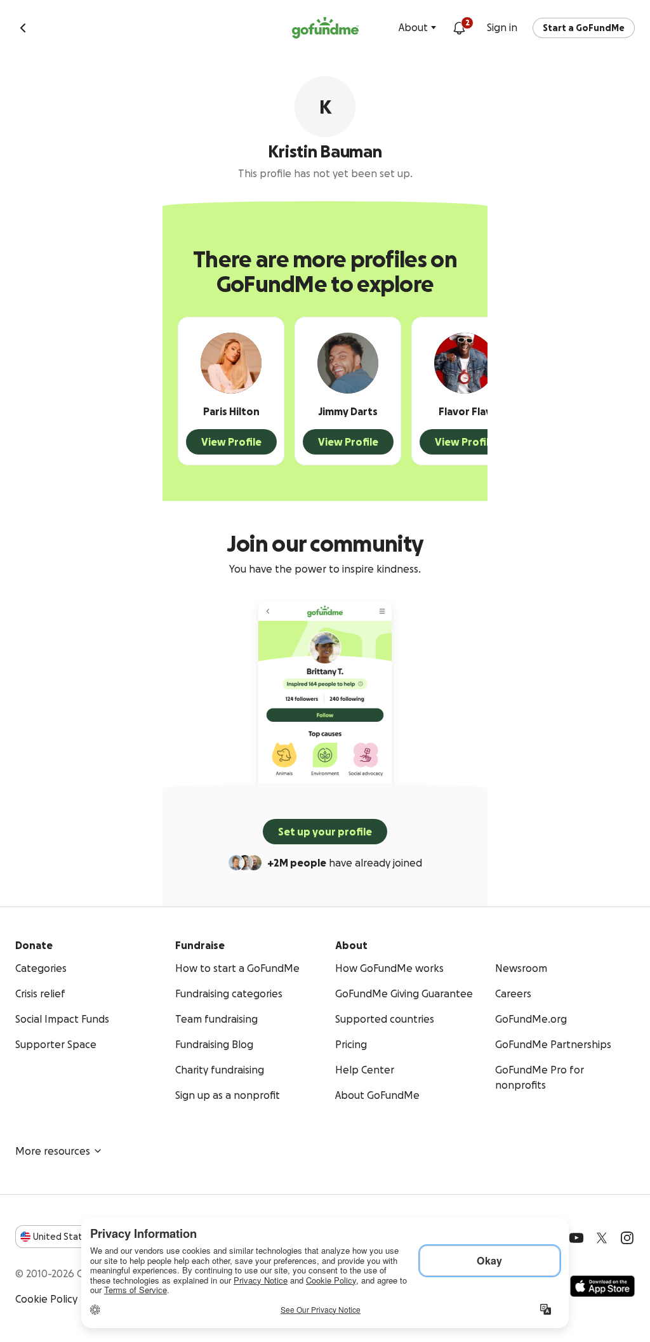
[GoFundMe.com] (325, 28)
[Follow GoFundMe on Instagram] (627, 1238)
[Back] (23, 28)
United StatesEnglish (81, 1237)
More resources (52, 1151)
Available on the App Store (602, 1286)
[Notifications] (459, 28)
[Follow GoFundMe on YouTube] (576, 1238)
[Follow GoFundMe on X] (601, 1238)
